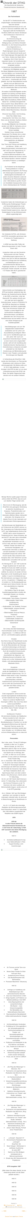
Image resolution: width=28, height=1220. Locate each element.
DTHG (20, 1205)
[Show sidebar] (2, 2)
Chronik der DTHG (14, 3)
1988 (23, 1211)
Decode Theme (9, 1216)
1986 (4, 1211)
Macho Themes (19, 1216)
